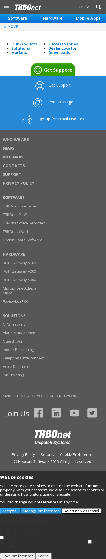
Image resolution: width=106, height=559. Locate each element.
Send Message (59, 102)
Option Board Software (22, 239)
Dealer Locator (62, 48)
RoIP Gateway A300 (19, 279)
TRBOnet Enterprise (19, 206)
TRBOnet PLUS (15, 214)
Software (17, 18)
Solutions (20, 48)
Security (48, 454)
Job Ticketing (13, 374)
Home (27, 7)
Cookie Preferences (77, 454)
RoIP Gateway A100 (19, 262)
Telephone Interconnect (23, 358)
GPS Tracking (14, 324)
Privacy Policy (18, 183)
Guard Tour (13, 341)
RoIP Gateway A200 (19, 271)
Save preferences (17, 555)
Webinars (13, 157)
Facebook (38, 413)
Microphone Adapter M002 (20, 290)
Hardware (53, 18)
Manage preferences (41, 510)
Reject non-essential (81, 510)
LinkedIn (56, 413)
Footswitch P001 (16, 301)
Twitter (92, 413)
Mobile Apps (88, 18)
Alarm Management (19, 332)
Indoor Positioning (18, 349)
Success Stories (63, 44)
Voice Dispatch (15, 366)
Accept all (10, 510)
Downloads (59, 52)
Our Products (24, 44)
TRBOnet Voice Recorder (24, 223)
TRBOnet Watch (16, 231)
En (81, 7)
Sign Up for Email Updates (60, 118)
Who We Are (16, 139)
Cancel (43, 555)
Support (12, 174)
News (8, 148)
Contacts (14, 165)
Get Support (58, 70)
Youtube (74, 413)
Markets (19, 52)
